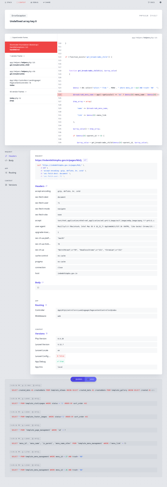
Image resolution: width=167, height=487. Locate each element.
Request (8, 152)
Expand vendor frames (20, 37)
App (6, 168)
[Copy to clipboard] (154, 165)
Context (8, 181)
